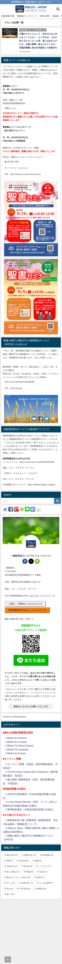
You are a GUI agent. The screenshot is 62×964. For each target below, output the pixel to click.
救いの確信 (13, 872)
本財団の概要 (44, 16)
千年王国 (25, 889)
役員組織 (55, 16)
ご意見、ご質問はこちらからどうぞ (25, 603)
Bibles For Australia (17, 749)
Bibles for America (17, 738)
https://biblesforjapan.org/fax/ (41, 485)
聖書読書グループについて (27, 16)
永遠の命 (12, 866)
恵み (10, 889)
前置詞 (41, 889)
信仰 (40, 877)
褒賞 (38, 861)
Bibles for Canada (16, 742)
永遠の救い (27, 883)
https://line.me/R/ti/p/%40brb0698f (19, 382)
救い (10, 894)
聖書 (29, 872)
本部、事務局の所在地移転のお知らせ (23, 582)
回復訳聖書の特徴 (7, 16)
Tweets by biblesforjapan (14, 717)
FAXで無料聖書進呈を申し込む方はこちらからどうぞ (30, 596)
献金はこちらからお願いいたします (31, 706)
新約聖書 (47, 855)
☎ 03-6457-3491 (12, 162)
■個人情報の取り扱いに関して (19, 619)
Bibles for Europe (16, 753)
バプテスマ (45, 866)
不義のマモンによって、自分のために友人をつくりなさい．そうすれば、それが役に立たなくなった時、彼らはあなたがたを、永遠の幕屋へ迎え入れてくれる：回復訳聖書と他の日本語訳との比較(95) (38, 41)
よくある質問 (46, 883)
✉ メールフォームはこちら (16, 168)
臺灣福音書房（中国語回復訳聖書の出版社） (31, 809)
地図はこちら (10, 108)
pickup (24, 861)
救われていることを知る (18, 877)
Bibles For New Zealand (20, 745)
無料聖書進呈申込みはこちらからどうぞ (27, 610)
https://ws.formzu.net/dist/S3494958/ (37, 462)
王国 (43, 872)
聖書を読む (30, 855)
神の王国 (12, 855)
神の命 (28, 866)
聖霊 (10, 861)
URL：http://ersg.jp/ (13, 388)
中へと (11, 883)
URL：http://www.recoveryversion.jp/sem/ (23, 174)
